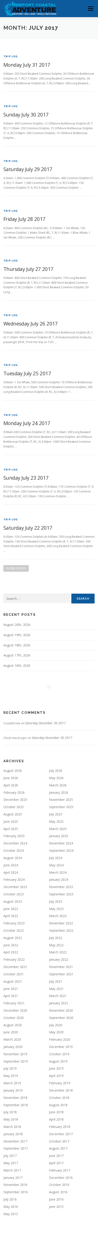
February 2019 (59, 1083)
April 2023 (10, 916)
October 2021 (13, 974)
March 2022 (58, 952)
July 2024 (55, 858)
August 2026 (12, 770)
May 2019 (10, 1076)
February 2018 (59, 1126)
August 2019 (58, 1061)
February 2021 (14, 1003)
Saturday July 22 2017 (27, 527)
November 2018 (15, 1097)
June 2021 (10, 989)
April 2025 (10, 829)
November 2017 (15, 1141)
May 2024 (56, 865)
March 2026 (58, 785)
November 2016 (15, 1184)
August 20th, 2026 (16, 624)
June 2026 (10, 778)
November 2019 (15, 1054)
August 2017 (58, 1148)
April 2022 (10, 952)
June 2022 (10, 945)
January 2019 (13, 1090)
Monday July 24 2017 (26, 423)
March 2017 (12, 1170)
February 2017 (59, 1170)
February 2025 (14, 836)
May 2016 (10, 1206)
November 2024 (61, 843)
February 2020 (59, 1039)
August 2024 (12, 858)
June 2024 (10, 865)
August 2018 (58, 1105)
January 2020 (13, 1047)
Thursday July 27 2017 (28, 268)
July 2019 (10, 1068)
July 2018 (10, 1112)
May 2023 (56, 909)
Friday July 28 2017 (24, 218)
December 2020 (15, 1010)
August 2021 (12, 981)
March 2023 (58, 916)
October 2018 (59, 1097)
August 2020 (12, 1025)
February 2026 (14, 792)
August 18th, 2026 (16, 645)
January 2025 (58, 836)
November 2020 (61, 1010)
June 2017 (56, 1155)
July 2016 (10, 1199)
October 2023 (13, 894)
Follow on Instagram (52, 695)
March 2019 (12, 1083)
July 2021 (55, 981)
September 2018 (15, 1105)
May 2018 (10, 1119)
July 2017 (10, 1155)
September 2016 (15, 1192)
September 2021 (61, 974)
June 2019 (56, 1068)
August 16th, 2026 (16, 665)
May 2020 (56, 1032)
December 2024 (15, 843)
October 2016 (59, 1184)
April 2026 (10, 785)
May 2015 (10, 1214)
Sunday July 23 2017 (26, 477)
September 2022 (61, 930)
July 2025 (55, 814)
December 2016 (61, 1177)
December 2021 (15, 967)
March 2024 (58, 872)
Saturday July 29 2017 (27, 169)
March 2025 (58, 829)
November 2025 (61, 799)
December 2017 (61, 1134)
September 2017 (15, 1148)
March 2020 (12, 1039)
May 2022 (56, 945)
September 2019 (15, 1061)
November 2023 (61, 887)
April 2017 (56, 1163)
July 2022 (55, 938)
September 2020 (61, 1018)
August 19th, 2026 (16, 635)
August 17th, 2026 (16, 655)
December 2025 (15, 799)
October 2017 (59, 1141)
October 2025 (13, 807)
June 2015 (56, 1206)
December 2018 (61, 1090)
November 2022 (61, 923)
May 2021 (56, 989)
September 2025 (61, 807)
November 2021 (61, 967)
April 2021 (10, 996)
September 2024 (61, 850)
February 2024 (14, 879)
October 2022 (13, 930)
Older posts (16, 568)
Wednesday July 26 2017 (30, 323)
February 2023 (14, 923)
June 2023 (10, 909)
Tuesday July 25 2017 (27, 373)
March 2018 (12, 1126)
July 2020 (55, 1025)
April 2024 (10, 872)
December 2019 (61, 1047)
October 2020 (13, 1018)
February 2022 (14, 959)
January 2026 (58, 792)
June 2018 (56, 1112)
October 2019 (59, 1054)
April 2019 (56, 1076)
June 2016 (56, 1199)
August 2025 (12, 814)
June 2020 (10, 1032)
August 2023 (12, 901)
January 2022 (58, 959)
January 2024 (58, 879)
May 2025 (56, 821)
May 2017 (10, 1163)
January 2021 (58, 1003)
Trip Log (10, 56)
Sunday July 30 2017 (26, 114)
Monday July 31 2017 (26, 64)
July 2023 (55, 901)
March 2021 (58, 996)
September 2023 (61, 894)
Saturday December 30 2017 (45, 723)
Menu (90, 9)
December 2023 (15, 887)
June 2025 (10, 821)
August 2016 (58, 1192)
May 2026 (56, 778)
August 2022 (12, 938)
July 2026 (55, 770)
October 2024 (13, 850)
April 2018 (56, 1119)
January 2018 (13, 1134)
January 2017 (13, 1177)
